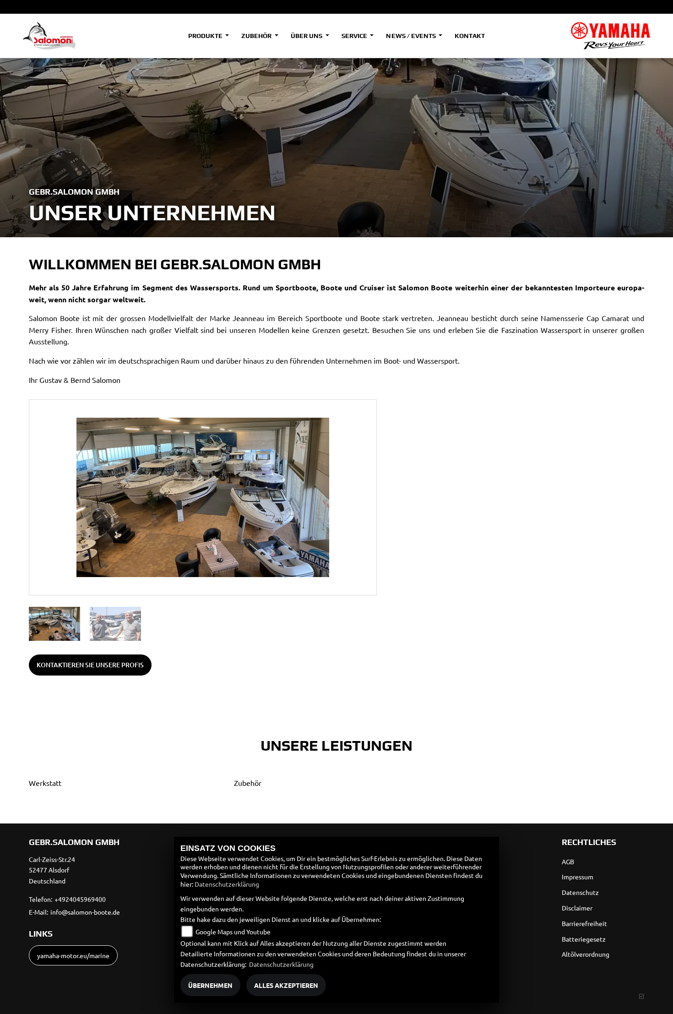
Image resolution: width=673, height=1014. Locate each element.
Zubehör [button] (257, 35)
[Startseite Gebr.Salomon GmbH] (610, 35)
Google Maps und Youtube (233, 931)
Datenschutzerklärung (227, 884)
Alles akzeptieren (286, 985)
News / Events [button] (411, 35)
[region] (203, 624)
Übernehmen (210, 985)
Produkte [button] (206, 35)
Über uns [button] (307, 35)
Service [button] (355, 35)
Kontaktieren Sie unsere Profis (90, 664)
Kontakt (470, 35)
